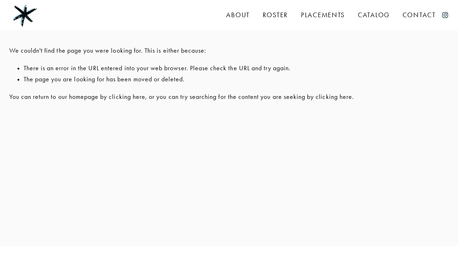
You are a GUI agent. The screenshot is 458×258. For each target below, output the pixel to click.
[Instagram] (445, 15)
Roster (275, 15)
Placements (323, 15)
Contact (419, 15)
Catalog (374, 15)
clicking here (127, 96)
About (238, 15)
